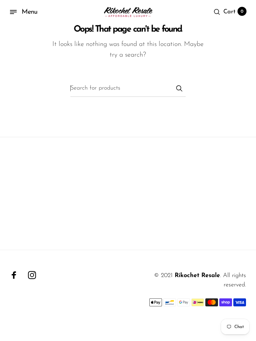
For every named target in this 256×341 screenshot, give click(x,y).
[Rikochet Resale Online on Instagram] (32, 275)
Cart (233, 12)
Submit (179, 88)
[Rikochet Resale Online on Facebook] (14, 275)
